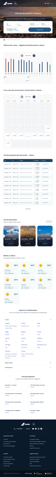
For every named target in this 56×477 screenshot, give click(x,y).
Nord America (8, 367)
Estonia (39, 332)
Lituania (23, 338)
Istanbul (23, 356)
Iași (6, 356)
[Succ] (34, 97)
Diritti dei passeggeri (34, 461)
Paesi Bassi (24, 345)
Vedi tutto (28, 208)
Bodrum (32, 354)
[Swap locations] (16, 24)
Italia (38, 323)
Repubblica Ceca (42, 345)
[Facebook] (36, 429)
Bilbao (6, 326)
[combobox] (10, 24)
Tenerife (7, 328)
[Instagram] (38, 429)
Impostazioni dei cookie (35, 466)
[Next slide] (52, 236)
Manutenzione (6, 461)
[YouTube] (33, 429)
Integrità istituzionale (35, 448)
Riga (6, 341)
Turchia (23, 351)
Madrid (10, 326)
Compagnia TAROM (34, 439)
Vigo (11, 328)
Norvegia (7, 345)
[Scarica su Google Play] (38, 473)
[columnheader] (7, 160)
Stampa (31, 446)
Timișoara (7, 358)
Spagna (7, 323)
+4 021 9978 (19, 429)
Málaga (15, 326)
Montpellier (24, 326)
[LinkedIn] (41, 429)
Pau (28, 326)
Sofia (22, 334)
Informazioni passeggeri (9, 446)
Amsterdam (24, 347)
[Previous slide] (3, 236)
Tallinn (38, 334)
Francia (23, 323)
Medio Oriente (9, 363)
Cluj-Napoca (14, 354)
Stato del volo (6, 443)
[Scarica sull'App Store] (48, 473)
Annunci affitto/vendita (9, 459)
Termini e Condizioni (34, 459)
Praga (38, 347)
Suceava (14, 356)
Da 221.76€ (20, 243)
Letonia (7, 338)
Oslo (6, 347)
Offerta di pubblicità (8, 463)
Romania (7, 351)
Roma (38, 326)
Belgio (7, 332)
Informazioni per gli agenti (9, 441)
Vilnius (22, 341)
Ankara (23, 354)
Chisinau (39, 341)
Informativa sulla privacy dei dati (37, 457)
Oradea (9, 356)
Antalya (27, 354)
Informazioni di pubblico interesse (38, 441)
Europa (7, 319)
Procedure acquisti (7, 457)
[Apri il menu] (52, 3)
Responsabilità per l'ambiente (37, 443)
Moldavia (39, 338)
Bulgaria (23, 332)
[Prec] (22, 97)
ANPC (31, 463)
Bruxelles (7, 334)
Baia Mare (7, 354)
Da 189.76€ (37, 243)
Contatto (5, 439)
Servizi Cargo (6, 466)
